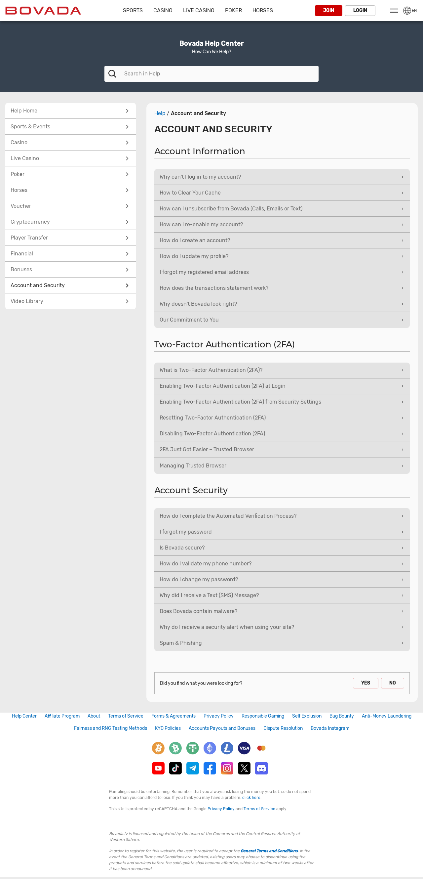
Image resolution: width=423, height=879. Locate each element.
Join (328, 10)
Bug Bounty (341, 716)
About (94, 716)
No (392, 683)
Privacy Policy (219, 716)
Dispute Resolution (283, 728)
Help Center (24, 716)
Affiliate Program (62, 716)
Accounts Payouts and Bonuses (222, 728)
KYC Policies (168, 728)
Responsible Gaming (263, 716)
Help (160, 113)
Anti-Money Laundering (386, 716)
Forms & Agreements (173, 716)
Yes (365, 683)
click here (251, 797)
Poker (233, 10)
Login (360, 10)
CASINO (163, 10)
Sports (133, 10)
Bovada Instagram (330, 728)
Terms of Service (125, 716)
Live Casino (198, 10)
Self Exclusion (307, 716)
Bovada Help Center (211, 43)
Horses (262, 10)
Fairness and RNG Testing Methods (110, 728)
